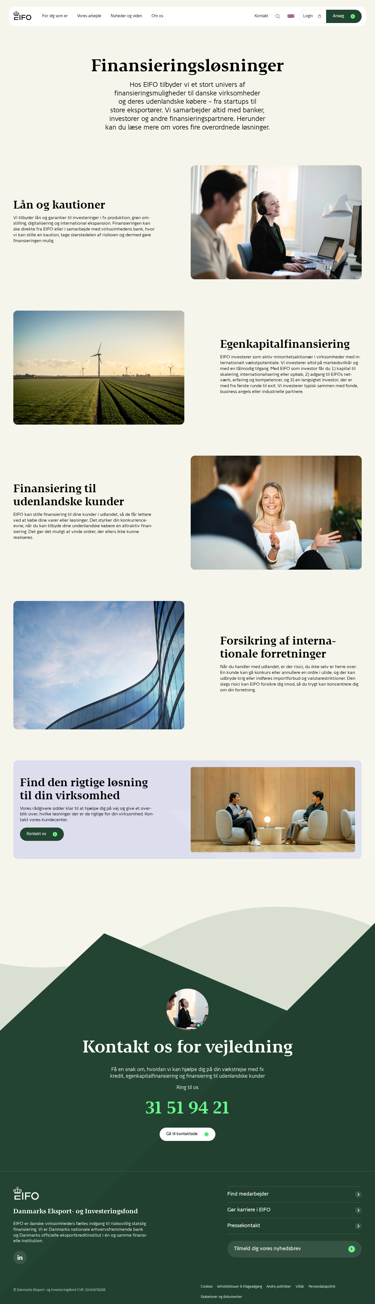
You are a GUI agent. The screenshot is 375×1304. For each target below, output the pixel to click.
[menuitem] (55, 16)
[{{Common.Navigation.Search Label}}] (278, 16)
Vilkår (300, 1286)
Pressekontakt (243, 1226)
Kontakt (261, 16)
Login (308, 16)
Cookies (207, 1286)
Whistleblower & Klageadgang (239, 1286)
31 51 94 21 (187, 1109)
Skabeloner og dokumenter (221, 1297)
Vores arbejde (89, 16)
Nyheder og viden (126, 16)
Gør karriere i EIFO (248, 1210)
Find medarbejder (248, 1194)
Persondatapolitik (322, 1286)
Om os (157, 16)
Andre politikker (278, 1286)
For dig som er (55, 16)
